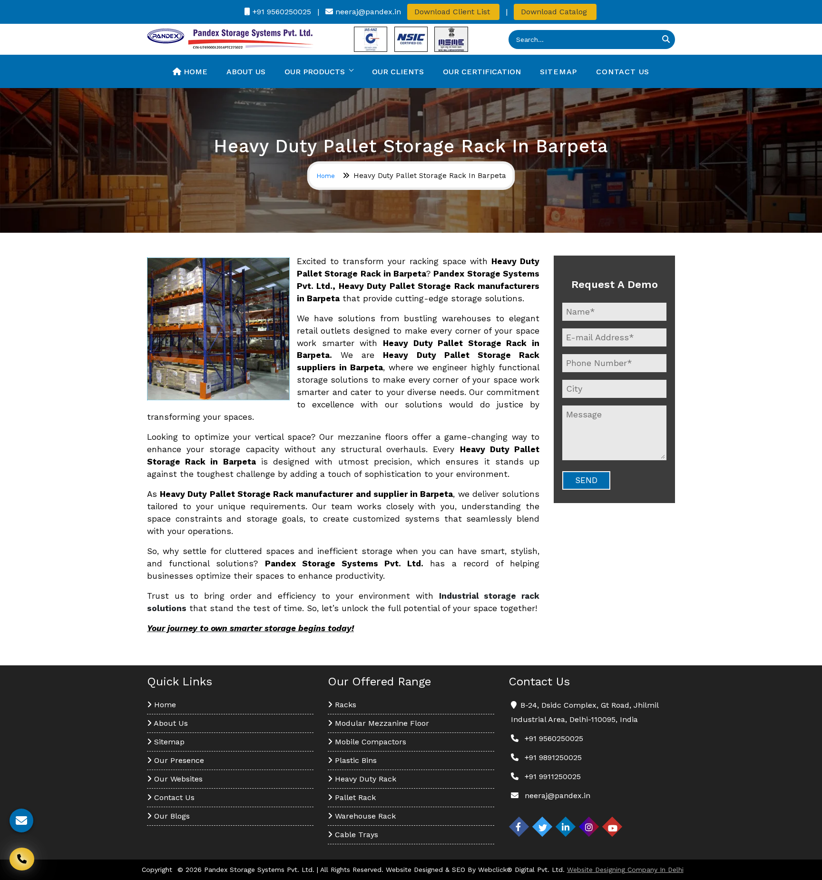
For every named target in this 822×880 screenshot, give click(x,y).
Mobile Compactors (369, 741)
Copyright (157, 869)
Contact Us (622, 71)
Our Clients (398, 71)
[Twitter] (542, 827)
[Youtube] (612, 827)
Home (194, 71)
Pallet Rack (354, 797)
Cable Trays (355, 834)
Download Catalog (555, 11)
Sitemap (558, 71)
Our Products (314, 71)
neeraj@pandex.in (367, 11)
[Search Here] (666, 39)
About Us (245, 71)
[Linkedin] (566, 827)
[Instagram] (589, 827)
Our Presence (178, 760)
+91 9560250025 (280, 11)
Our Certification (482, 71)
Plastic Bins (355, 760)
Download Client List (453, 11)
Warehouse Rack (364, 816)
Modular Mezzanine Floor (381, 723)
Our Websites (177, 778)
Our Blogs (171, 816)
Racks (344, 704)
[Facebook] (519, 827)
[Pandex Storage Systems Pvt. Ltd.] (230, 38)
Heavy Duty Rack (364, 778)
